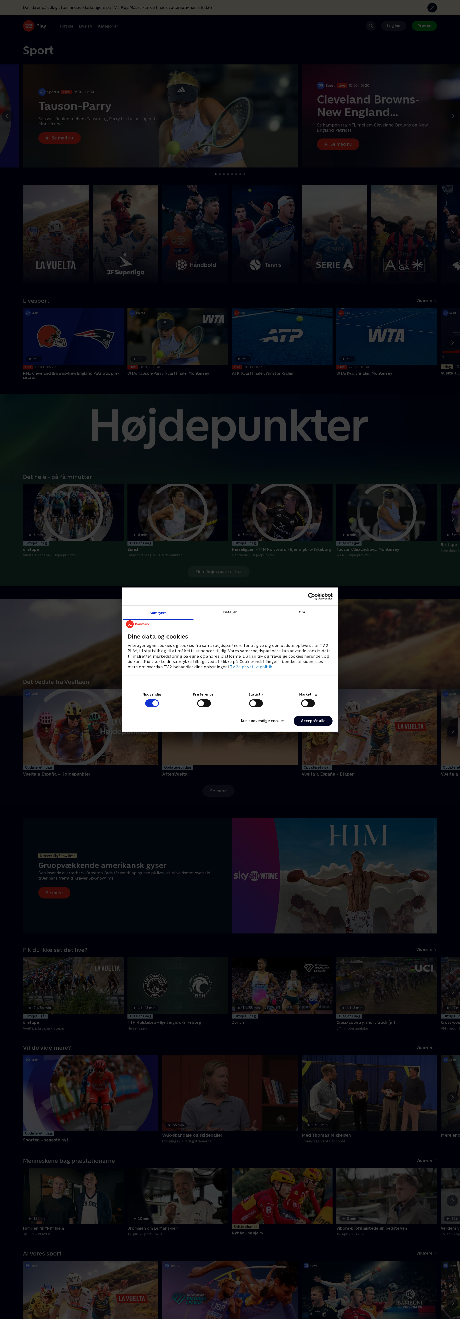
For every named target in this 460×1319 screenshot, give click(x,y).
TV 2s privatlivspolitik (251, 667)
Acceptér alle (313, 721)
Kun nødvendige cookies (263, 721)
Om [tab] (302, 612)
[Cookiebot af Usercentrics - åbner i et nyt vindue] (312, 596)
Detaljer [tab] (230, 612)
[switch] (204, 703)
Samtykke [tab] (158, 613)
